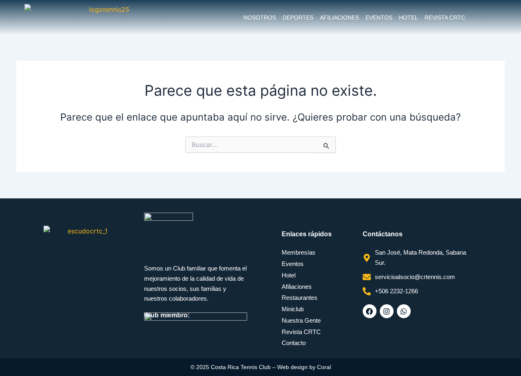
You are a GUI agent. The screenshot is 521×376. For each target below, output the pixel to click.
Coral (324, 367)
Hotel (408, 17)
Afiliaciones (339, 17)
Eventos (379, 17)
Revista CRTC (445, 17)
